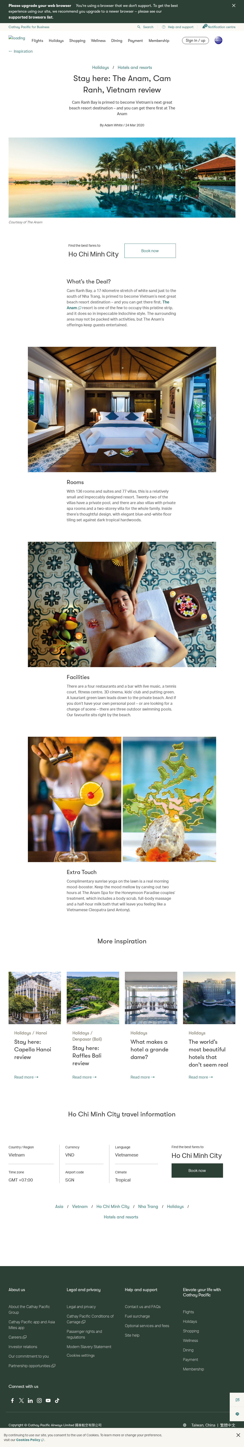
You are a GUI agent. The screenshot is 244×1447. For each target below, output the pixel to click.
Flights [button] (37, 41)
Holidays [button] (56, 41)
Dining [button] (116, 41)
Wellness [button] (98, 41)
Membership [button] (159, 41)
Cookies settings (81, 1355)
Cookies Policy (28, 1440)
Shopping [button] (77, 41)
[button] (238, 1435)
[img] (233, 5)
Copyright (16, 1425)
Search (148, 27)
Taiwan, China (203, 1424)
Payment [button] (135, 41)
